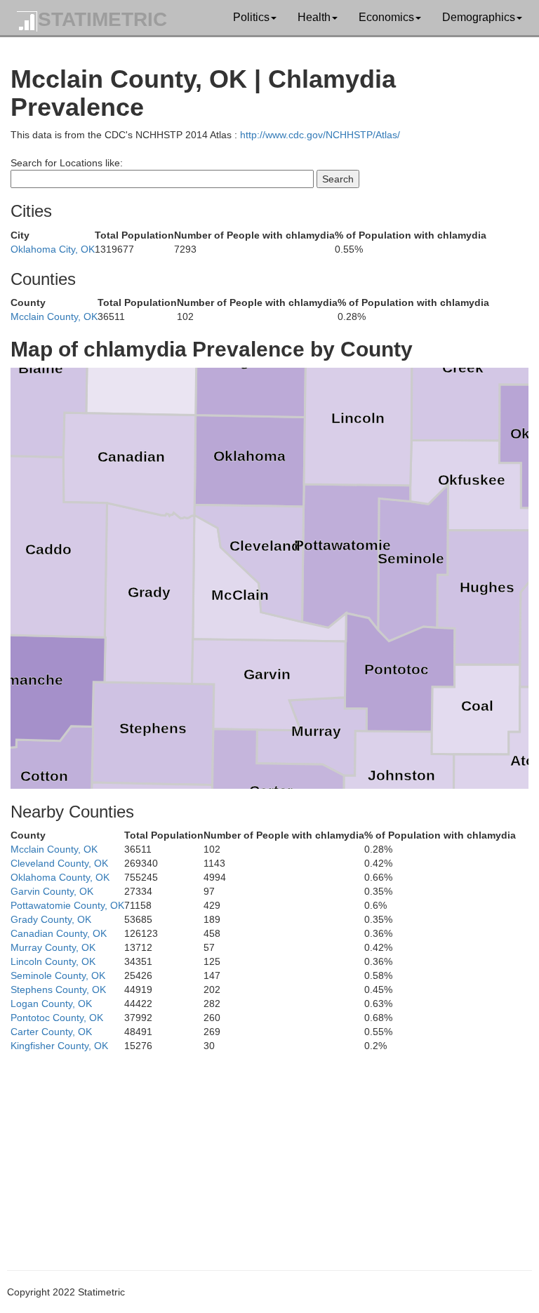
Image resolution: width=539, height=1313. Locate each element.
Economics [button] (386, 17)
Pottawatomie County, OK (67, 905)
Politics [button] (251, 17)
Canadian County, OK (59, 933)
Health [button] (314, 17)
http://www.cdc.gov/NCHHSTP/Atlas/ (320, 134)
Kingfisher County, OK (59, 1045)
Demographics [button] (478, 17)
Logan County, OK (51, 1003)
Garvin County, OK (52, 891)
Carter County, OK (51, 1031)
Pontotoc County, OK (57, 1017)
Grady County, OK (51, 919)
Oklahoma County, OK (60, 877)
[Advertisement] (269, 1151)
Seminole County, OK (58, 975)
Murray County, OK (53, 947)
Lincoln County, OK (53, 961)
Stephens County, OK (58, 989)
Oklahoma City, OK (53, 249)
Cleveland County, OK (59, 863)
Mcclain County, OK (54, 316)
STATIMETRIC (102, 19)
